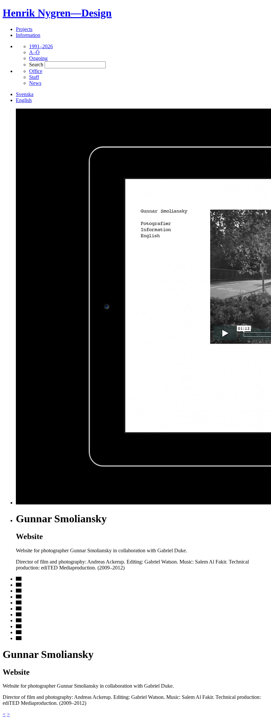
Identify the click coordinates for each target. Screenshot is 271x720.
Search (36, 64)
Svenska (24, 94)
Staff (34, 77)
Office (35, 71)
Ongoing (38, 58)
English (24, 100)
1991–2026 (41, 46)
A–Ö (34, 52)
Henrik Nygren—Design (57, 13)
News (35, 83)
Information (28, 35)
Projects (24, 29)
